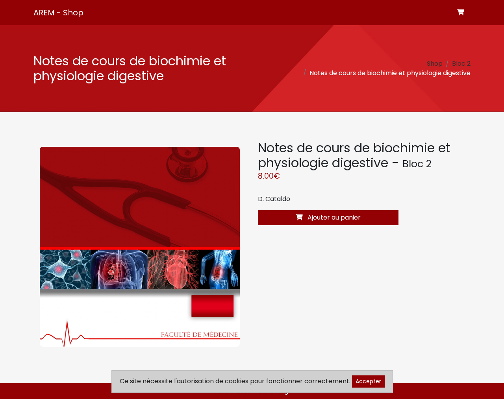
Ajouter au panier (333, 217)
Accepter (368, 381)
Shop (435, 63)
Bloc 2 (461, 63)
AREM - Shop (58, 12)
